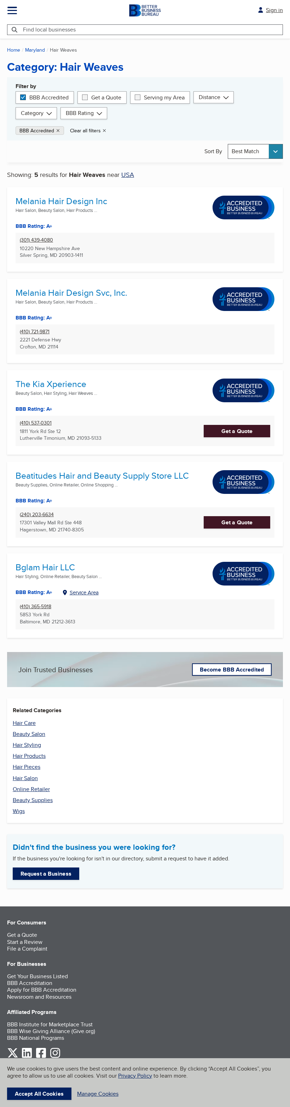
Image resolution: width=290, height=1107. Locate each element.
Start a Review (24, 942)
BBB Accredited (49, 97)
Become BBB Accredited (232, 669)
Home (13, 49)
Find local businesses (49, 29)
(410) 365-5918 (35, 607)
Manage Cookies (97, 1093)
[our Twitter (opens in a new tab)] (12, 1057)
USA (127, 174)
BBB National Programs (35, 1038)
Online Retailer (31, 789)
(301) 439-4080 (36, 240)
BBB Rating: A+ (34, 318)
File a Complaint (27, 949)
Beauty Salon (29, 734)
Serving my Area (164, 97)
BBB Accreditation (29, 983)
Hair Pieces (26, 767)
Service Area (84, 592)
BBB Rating (80, 113)
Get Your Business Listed (37, 976)
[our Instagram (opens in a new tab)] (55, 1057)
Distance (209, 97)
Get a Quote (106, 97)
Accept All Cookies (39, 1094)
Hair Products (29, 756)
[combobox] (255, 151)
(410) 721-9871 (35, 332)
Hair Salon (25, 778)
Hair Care (24, 723)
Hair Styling (27, 745)
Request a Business (46, 874)
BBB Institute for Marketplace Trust (50, 1024)
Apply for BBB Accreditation (41, 990)
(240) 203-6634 (37, 515)
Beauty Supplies (33, 800)
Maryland (35, 49)
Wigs (19, 811)
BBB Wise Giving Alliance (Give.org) (51, 1031)
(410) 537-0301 (36, 423)
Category (32, 113)
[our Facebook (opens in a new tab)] (41, 1057)
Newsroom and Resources (39, 997)
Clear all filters (85, 130)
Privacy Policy (135, 1076)
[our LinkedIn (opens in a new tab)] (27, 1057)
